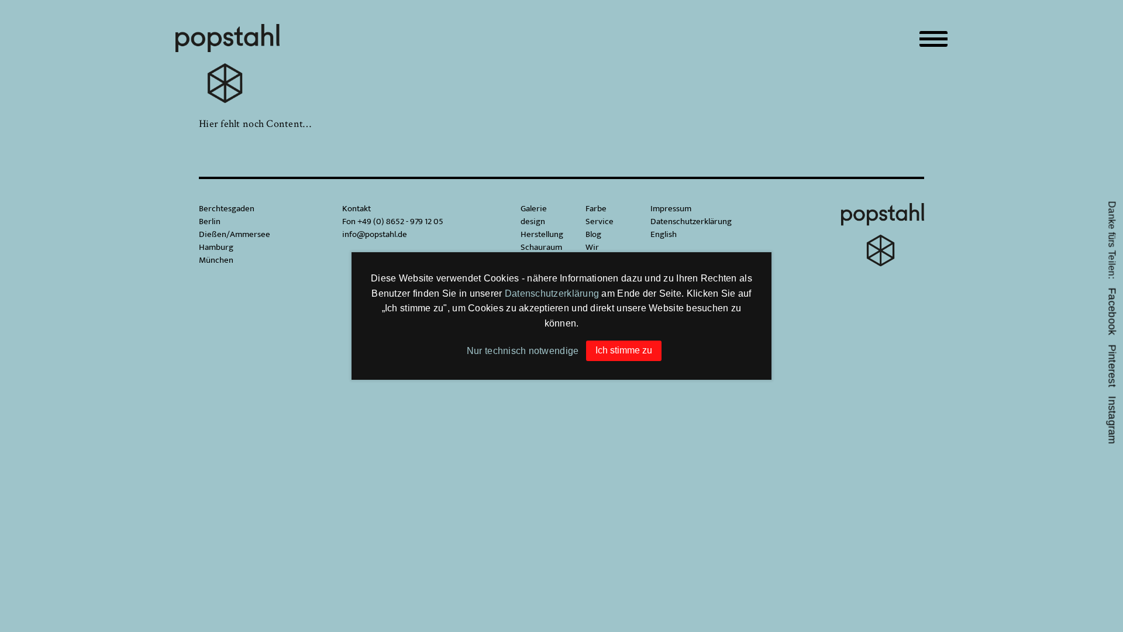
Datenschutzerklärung (552, 293)
